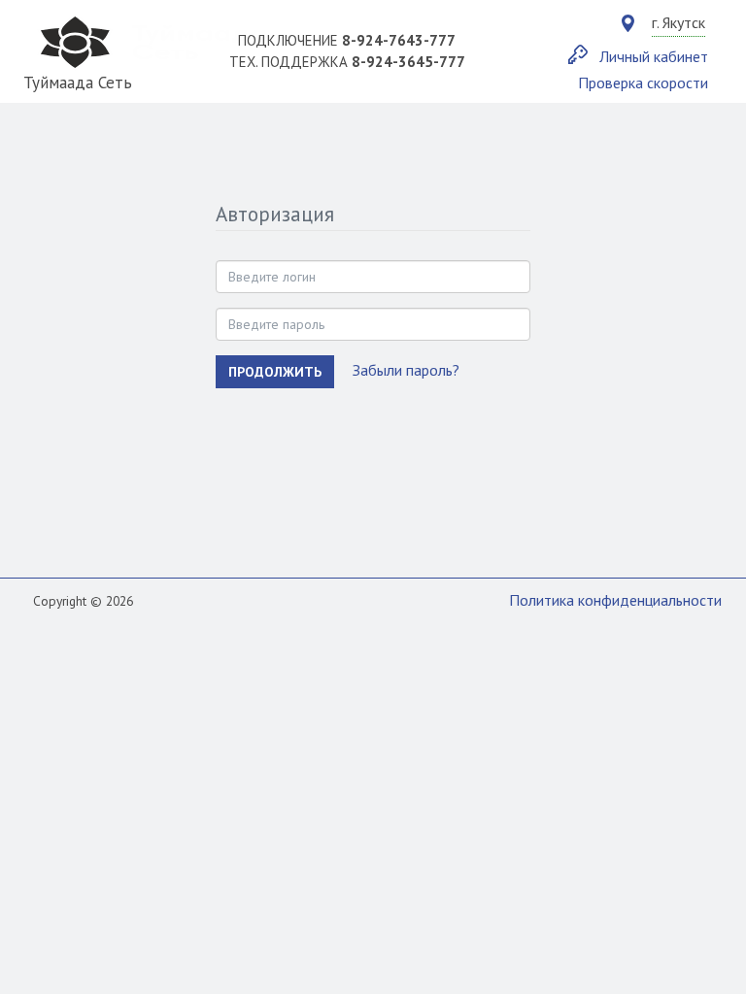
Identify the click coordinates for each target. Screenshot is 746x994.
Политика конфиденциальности (615, 600)
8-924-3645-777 (408, 61)
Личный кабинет (653, 56)
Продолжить (275, 372)
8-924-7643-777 (399, 40)
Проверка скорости (643, 82)
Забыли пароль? (406, 370)
